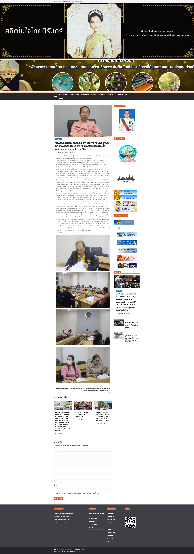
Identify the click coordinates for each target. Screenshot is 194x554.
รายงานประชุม (102, 94)
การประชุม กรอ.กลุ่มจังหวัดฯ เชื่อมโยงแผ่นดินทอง (82, 414)
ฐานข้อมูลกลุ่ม (111, 94)
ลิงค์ (126, 94)
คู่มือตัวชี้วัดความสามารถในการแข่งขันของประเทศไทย (69, 389)
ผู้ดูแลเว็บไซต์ (59, 152)
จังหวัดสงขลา (92, 531)
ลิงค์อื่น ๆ (109, 542)
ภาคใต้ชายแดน (110, 535)
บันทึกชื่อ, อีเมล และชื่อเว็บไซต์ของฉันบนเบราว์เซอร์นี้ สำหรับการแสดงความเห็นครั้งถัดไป (77, 493)
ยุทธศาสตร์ (93, 94)
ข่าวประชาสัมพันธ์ (85, 94)
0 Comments (73, 152)
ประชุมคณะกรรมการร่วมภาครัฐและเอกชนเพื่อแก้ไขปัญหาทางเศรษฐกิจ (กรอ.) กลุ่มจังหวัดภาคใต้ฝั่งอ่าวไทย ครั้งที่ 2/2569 (131, 324)
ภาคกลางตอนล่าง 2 (111, 526)
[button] (95, 89)
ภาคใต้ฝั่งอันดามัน (111, 532)
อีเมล (55, 478)
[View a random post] (138, 96)
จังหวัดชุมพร (92, 521)
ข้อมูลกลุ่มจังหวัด (75, 94)
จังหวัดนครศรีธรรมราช (94, 525)
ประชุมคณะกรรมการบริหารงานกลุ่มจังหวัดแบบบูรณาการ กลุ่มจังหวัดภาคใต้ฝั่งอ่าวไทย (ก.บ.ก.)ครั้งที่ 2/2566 (97, 390)
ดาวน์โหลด (120, 94)
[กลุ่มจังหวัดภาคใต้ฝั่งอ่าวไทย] (55, 96)
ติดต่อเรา (61, 98)
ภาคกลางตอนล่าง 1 (111, 523)
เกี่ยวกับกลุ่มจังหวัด (63, 94)
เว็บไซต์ (56, 485)
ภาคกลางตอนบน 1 (111, 513)
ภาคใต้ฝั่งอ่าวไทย (110, 529)
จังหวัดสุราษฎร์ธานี (93, 518)
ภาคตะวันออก (110, 539)
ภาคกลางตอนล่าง (111, 519)
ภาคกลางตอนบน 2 (111, 516)
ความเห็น (56, 450)
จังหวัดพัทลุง (92, 528)
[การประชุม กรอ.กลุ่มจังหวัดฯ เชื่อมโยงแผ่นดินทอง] (83, 402)
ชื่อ (55, 470)
